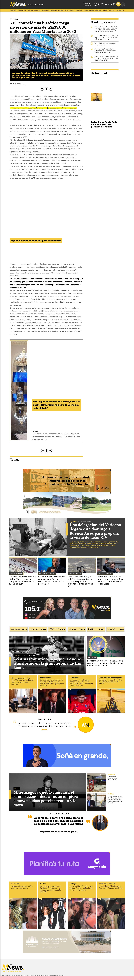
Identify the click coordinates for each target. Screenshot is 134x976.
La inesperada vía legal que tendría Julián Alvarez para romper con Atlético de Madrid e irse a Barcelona (81, 683)
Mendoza (111, 774)
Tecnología (120, 10)
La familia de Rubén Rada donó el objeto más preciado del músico (104, 124)
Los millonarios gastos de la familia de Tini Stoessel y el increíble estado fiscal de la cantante (107, 58)
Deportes (45, 10)
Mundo (60, 10)
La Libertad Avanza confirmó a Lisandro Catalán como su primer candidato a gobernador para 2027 (52, 683)
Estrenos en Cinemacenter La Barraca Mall (113, 778)
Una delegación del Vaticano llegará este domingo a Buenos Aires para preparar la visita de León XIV (95, 531)
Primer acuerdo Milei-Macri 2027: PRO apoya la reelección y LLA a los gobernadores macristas (22, 681)
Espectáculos (69, 10)
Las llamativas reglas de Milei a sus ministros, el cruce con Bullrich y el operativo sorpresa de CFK (116, 799)
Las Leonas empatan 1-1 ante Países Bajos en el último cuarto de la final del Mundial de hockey (106, 37)
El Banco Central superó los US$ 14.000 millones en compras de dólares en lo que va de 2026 (22, 580)
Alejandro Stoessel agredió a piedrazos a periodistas (21, 887)
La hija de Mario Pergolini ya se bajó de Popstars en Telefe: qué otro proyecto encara (81, 888)
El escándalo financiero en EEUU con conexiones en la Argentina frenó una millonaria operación (105, 663)
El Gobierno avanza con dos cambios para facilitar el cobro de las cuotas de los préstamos (51, 580)
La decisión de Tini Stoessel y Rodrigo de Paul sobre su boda (110, 887)
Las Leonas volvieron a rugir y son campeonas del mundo (106, 44)
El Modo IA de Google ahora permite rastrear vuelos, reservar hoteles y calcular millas (105, 50)
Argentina (22, 10)
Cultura (111, 10)
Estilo (105, 10)
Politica (30, 10)
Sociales (98, 10)
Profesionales (89, 10)
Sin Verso (79, 10)
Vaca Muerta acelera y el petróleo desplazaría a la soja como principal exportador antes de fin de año (80, 581)
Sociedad (37, 10)
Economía (13, 10)
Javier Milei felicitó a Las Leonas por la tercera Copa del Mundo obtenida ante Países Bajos (110, 580)
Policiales (53, 10)
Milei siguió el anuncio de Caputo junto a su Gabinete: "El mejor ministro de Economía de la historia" (56, 404)
